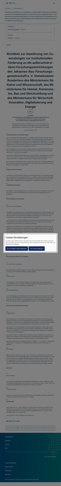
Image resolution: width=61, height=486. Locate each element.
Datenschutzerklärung (13, 244)
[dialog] (30, 243)
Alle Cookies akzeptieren (36, 248)
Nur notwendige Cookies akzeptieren (16, 248)
